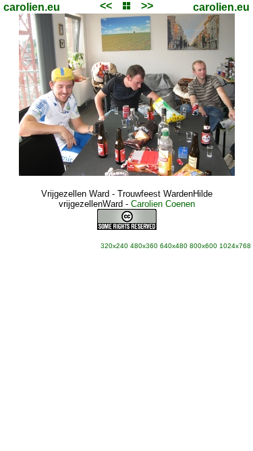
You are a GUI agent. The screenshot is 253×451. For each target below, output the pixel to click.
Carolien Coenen (163, 204)
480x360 (144, 246)
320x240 (114, 246)
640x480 (174, 246)
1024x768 (235, 246)
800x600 (203, 246)
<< (106, 5)
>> (147, 5)
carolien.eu (31, 7)
